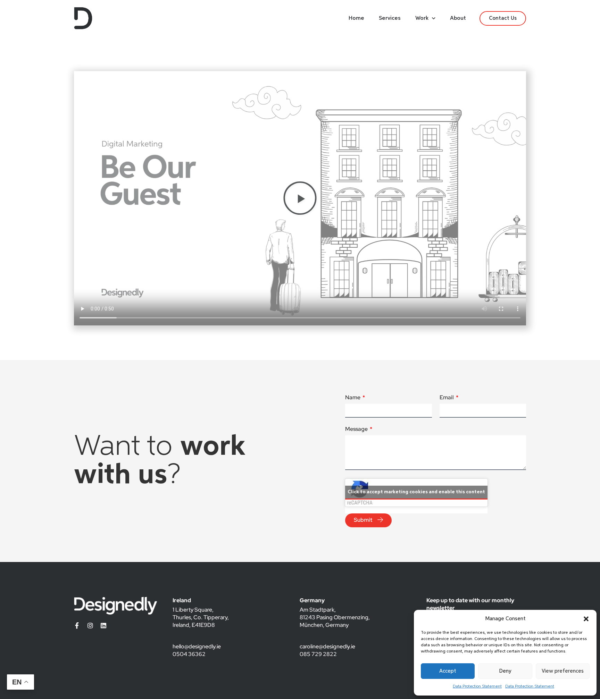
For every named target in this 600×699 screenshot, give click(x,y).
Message (357, 429)
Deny (505, 671)
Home (356, 18)
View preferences (563, 671)
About (458, 18)
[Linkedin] (103, 625)
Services (390, 18)
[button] (586, 618)
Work (421, 18)
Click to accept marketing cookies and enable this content (416, 491)
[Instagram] (90, 625)
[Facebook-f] (77, 625)
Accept (447, 671)
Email (447, 398)
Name (353, 398)
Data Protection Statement (477, 686)
